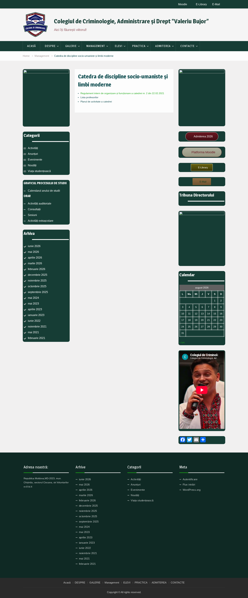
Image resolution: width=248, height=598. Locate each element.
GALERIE (71, 46)
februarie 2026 (36, 269)
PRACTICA (138, 46)
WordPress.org (192, 489)
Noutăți (32, 165)
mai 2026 (33, 251)
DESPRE (50, 46)
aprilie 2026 (35, 257)
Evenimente (35, 159)
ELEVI (118, 46)
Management (95, 46)
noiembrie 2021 (37, 326)
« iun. (182, 342)
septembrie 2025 (38, 292)
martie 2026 (35, 263)
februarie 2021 (36, 338)
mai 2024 (33, 297)
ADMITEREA (163, 46)
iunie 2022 (34, 320)
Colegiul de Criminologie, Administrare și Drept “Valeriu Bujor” (131, 21)
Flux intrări (189, 484)
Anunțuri (33, 153)
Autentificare (190, 479)
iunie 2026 (34, 246)
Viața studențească (39, 171)
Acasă (31, 46)
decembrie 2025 (37, 274)
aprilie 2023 (35, 309)
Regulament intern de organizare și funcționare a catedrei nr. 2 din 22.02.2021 (122, 93)
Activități (33, 148)
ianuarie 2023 (36, 315)
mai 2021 (33, 332)
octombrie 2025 (37, 286)
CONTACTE (187, 46)
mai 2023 (33, 303)
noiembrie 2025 (37, 280)
